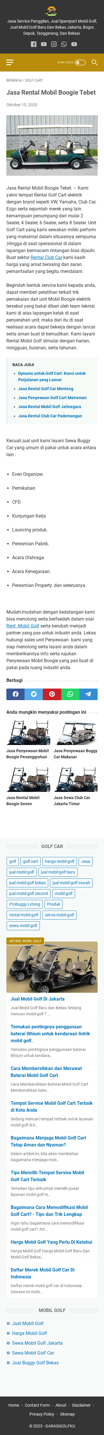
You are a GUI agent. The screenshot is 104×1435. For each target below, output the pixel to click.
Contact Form (37, 1405)
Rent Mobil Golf (22, 626)
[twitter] (34, 694)
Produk (53, 904)
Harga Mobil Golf (29, 1333)
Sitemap (67, 1414)
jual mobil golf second (28, 893)
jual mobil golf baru (58, 872)
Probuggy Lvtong (24, 904)
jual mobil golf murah (71, 882)
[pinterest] (52, 694)
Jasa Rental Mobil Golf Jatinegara (49, 406)
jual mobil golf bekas (27, 882)
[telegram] (88, 694)
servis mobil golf (59, 915)
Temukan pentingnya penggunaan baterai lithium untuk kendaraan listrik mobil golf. (50, 1033)
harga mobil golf (59, 861)
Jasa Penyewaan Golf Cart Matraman (52, 397)
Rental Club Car (46, 257)
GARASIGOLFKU (60, 1426)
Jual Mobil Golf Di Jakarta (38, 999)
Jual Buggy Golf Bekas (35, 1363)
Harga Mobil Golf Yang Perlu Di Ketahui (51, 1242)
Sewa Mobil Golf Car (33, 1353)
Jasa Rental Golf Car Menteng (45, 388)
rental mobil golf (23, 915)
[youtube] (44, 44)
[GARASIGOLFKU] (52, 11)
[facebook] (33, 44)
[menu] (13, 62)
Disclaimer (81, 1405)
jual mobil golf (21, 872)
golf (12, 861)
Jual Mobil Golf (28, 1323)
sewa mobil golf (23, 925)
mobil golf (64, 893)
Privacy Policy (41, 1414)
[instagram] (54, 44)
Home (13, 1405)
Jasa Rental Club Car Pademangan (50, 416)
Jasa (85, 861)
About (60, 1405)
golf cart (30, 861)
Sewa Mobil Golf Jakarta (37, 1343)
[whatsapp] (64, 44)
